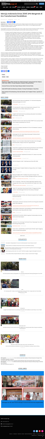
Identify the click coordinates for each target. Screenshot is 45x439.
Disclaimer (15, 433)
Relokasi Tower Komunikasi (18, 151)
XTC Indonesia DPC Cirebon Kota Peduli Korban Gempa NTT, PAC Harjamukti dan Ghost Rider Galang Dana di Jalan (22, 291)
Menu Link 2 (27, 0)
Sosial (33, 344)
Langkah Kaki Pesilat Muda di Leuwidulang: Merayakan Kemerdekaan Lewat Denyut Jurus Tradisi (22, 309)
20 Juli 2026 (15, 219)
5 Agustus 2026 (32, 178)
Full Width (9, 0)
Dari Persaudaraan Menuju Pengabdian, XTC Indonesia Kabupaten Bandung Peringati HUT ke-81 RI (22, 273)
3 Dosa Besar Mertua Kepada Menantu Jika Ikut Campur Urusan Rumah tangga (22, 253)
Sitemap (5, 0)
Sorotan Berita (29, 344)
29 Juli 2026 (19, 212)
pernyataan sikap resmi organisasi (19, 185)
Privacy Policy (38, 433)
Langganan (42, 3)
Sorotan (26, 344)
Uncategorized (10, 19)
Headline (16, 344)
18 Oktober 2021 (4, 19)
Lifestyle (23, 7)
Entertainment (24, 9)
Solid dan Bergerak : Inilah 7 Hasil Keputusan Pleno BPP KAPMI (25, 161)
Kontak (2, 0)
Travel (18, 9)
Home (4, 7)
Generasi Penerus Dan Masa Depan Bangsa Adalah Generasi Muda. (17, 85)
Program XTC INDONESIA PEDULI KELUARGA (20, 178)
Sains (37, 7)
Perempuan (32, 7)
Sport (25, 325)
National (20, 325)
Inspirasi (28, 7)
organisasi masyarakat (17, 158)
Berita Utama (13, 344)
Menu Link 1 (23, 0)
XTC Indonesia (15, 104)
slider (24, 344)
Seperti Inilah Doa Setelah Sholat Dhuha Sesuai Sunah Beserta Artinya (20, 245)
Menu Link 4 (38, 0)
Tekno (41, 7)
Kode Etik (19, 433)
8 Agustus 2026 (18, 144)
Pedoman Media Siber (28, 433)
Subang (14, 212)
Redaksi (34, 433)
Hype (10, 7)
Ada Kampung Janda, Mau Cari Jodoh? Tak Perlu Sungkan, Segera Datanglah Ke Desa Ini (23, 251)
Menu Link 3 (33, 0)
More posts (22, 235)
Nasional (15, 19)
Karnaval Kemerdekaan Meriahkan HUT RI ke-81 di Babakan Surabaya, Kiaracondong (22, 346)
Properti (19, 7)
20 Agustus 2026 (22, 104)
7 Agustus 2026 (15, 165)
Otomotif (14, 7)
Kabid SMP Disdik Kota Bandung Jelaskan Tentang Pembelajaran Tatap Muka (20, 88)
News (7, 7)
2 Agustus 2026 (18, 198)
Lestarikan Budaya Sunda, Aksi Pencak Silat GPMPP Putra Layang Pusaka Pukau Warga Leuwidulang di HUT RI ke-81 (22, 328)
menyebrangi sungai (16, 225)
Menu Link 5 (42, 0)
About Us (10, 433)
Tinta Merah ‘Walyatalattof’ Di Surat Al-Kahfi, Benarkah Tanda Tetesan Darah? (21, 243)
